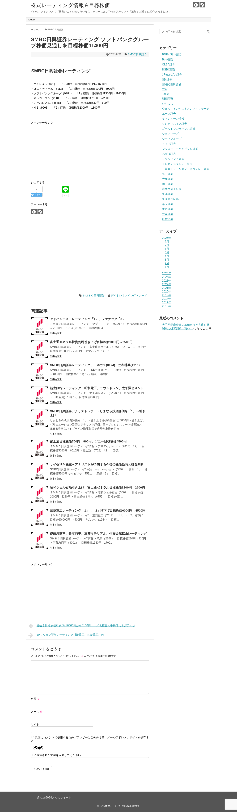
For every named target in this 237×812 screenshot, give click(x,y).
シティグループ (171, 138)
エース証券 (169, 113)
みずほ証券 (169, 153)
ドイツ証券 (169, 143)
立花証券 (167, 214)
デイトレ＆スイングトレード (129, 295)
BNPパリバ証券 (172, 54)
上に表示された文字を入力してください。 (57, 755)
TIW (164, 89)
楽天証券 (167, 204)
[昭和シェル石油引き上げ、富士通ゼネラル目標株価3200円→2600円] (39, 494)
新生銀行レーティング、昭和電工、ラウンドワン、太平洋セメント (97, 388)
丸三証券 (167, 173)
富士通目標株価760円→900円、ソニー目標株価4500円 (88, 441)
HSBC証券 (169, 69)
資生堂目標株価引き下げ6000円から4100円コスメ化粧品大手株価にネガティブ (86, 625)
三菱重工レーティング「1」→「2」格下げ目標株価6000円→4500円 (97, 510)
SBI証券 (167, 79)
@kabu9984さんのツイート (54, 797)
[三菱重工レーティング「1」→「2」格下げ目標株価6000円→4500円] (39, 517)
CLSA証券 (168, 64)
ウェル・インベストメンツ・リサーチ (185, 108)
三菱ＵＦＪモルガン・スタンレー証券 (185, 168)
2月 (167, 263)
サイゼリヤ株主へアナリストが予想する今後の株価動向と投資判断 (97, 464)
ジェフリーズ (170, 133)
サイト (35, 724)
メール (37, 711)
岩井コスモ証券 (171, 189)
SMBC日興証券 (137, 54)
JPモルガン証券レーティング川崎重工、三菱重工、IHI (70, 634)
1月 (167, 266)
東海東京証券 (170, 199)
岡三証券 (167, 184)
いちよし (167, 103)
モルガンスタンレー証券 (177, 163)
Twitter (31, 19)
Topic (165, 93)
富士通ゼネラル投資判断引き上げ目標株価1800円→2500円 (91, 342)
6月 (167, 248)
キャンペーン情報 (173, 118)
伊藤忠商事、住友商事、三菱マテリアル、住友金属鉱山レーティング (98, 533)
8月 (167, 241)
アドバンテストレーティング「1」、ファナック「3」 (87, 319)
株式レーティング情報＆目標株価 (70, 5)
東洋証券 (167, 194)
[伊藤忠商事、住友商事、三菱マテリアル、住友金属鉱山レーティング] (39, 540)
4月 (167, 256)
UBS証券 (167, 98)
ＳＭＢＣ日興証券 (93, 295)
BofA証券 (168, 59)
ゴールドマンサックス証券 (178, 128)
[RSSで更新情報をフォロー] (202, 4)
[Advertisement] (60, 149)
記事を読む (56, 333)
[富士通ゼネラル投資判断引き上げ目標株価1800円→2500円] (39, 349)
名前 (35, 698)
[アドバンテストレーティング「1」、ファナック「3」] (39, 326)
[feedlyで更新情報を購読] (196, 4)
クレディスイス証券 (174, 123)
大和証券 (167, 179)
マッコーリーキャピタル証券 (180, 148)
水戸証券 (167, 209)
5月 (167, 252)
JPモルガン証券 (172, 74)
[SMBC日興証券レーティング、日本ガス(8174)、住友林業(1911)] (39, 372)
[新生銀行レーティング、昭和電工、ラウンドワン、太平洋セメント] (39, 395)
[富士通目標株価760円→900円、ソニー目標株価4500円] (39, 448)
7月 (167, 245)
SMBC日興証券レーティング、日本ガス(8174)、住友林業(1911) (95, 365)
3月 (167, 259)
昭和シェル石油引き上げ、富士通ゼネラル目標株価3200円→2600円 (97, 487)
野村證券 (167, 219)
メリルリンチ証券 (173, 158)
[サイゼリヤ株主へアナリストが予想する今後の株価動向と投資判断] (39, 471)
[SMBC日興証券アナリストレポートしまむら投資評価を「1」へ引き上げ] (39, 418)
